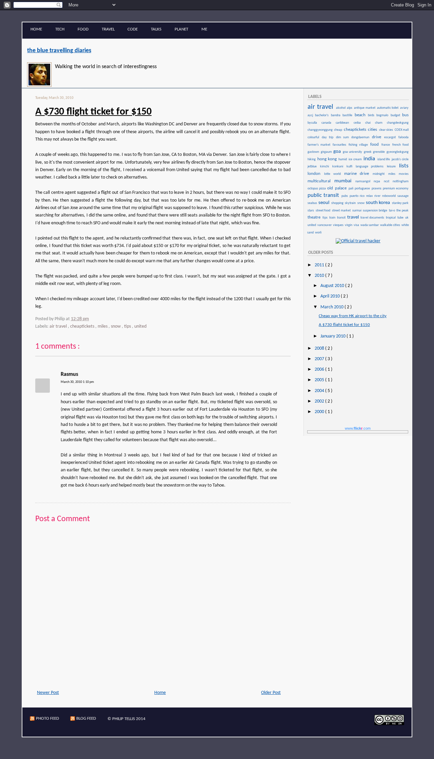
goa (337, 151)
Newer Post (48, 692)
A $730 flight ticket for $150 (93, 112)
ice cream (356, 159)
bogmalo (383, 115)
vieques (338, 225)
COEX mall (402, 129)
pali (351, 188)
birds (372, 115)
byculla (314, 122)
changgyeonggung (320, 129)
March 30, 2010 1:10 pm (77, 382)
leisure (392, 166)
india (370, 159)
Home (160, 692)
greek (368, 151)
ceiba (359, 122)
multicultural (321, 181)
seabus (313, 203)
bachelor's (322, 115)
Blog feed (86, 718)
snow (116, 326)
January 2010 (333, 336)
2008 (320, 348)
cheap (338, 129)
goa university (353, 151)
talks (156, 29)
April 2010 (330, 296)
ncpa (378, 181)
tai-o (392, 210)
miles (103, 326)
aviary (404, 107)
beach (361, 115)
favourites (340, 144)
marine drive (358, 173)
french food (400, 144)
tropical (391, 217)
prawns (377, 188)
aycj (311, 115)
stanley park (400, 203)
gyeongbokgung (398, 151)
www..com (358, 428)
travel (108, 29)
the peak (402, 210)
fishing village (359, 144)
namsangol (364, 181)
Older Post (271, 692)
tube (401, 217)
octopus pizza (317, 188)
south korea (378, 202)
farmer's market (320, 144)
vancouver (324, 225)
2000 (320, 411)
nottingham (401, 181)
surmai (357, 210)
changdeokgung (398, 122)
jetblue (313, 166)
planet (181, 29)
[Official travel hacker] (358, 241)
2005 (320, 380)
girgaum (327, 151)
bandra (336, 115)
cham (380, 122)
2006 (320, 369)
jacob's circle (400, 159)
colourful (314, 137)
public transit (324, 195)
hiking (312, 159)
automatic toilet (388, 107)
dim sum (343, 137)
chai (369, 122)
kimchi (326, 166)
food (83, 29)
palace (341, 188)
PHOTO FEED (47, 718)
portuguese (363, 188)
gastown (314, 151)
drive (377, 137)
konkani (339, 166)
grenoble (379, 151)
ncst (388, 181)
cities (373, 129)
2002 (320, 401)
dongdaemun (361, 137)
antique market (365, 107)
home (36, 29)
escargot (391, 137)
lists (404, 166)
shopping (337, 203)
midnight (380, 174)
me (204, 29)
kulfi (351, 166)
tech (59, 29)
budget (396, 115)
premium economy (396, 188)
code (132, 29)
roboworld (389, 196)
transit (342, 217)
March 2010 (332, 307)
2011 (320, 265)
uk (407, 217)
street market (341, 210)
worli (318, 232)
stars (311, 210)
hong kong (327, 159)
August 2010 (332, 285)
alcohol (341, 107)
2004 (320, 390)
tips (128, 326)
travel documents (372, 217)
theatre (315, 217)
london (315, 173)
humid (343, 159)
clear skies (386, 129)
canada (328, 122)
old (330, 188)
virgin (349, 225)
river (377, 196)
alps (350, 107)
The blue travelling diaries (59, 51)
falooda (403, 137)
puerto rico (357, 196)
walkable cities (390, 225)
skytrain (350, 203)
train (332, 217)
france (386, 144)
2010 (320, 275)
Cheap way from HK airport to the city (353, 316)
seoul (324, 202)
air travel (59, 326)
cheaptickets (82, 326)
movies (404, 174)
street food (323, 210)
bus (405, 115)
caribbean (344, 122)
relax (370, 196)
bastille (348, 115)
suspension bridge (375, 210)
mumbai (344, 181)
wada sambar (369, 225)
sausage (403, 196)
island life (384, 159)
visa (357, 225)
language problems (371, 166)
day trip (328, 137)
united (140, 326)
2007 (320, 359)
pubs (345, 196)
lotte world (333, 174)
